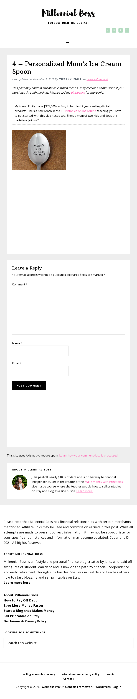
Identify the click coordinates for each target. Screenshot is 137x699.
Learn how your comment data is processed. (88, 455)
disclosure (78, 92)
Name (17, 343)
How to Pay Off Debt (20, 600)
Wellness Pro (51, 687)
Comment (19, 284)
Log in (117, 687)
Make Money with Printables (104, 482)
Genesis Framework (79, 687)
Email (17, 363)
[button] (68, 43)
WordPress (103, 687)
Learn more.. (84, 491)
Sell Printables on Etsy (21, 616)
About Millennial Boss (21, 595)
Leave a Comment (97, 79)
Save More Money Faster (24, 605)
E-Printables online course (78, 111)
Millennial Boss (68, 11)
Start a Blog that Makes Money (29, 610)
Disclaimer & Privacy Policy (25, 621)
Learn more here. (17, 582)
